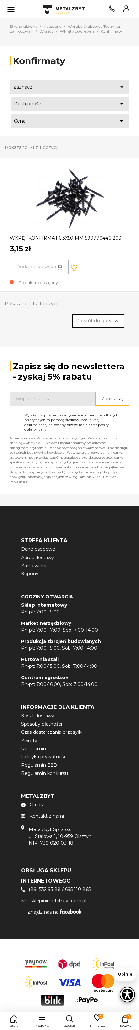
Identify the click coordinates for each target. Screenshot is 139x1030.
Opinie (125, 974)
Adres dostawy (37, 557)
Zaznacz (69, 87)
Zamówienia (35, 566)
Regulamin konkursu (44, 773)
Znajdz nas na (43, 912)
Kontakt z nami (46, 816)
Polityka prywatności (44, 757)
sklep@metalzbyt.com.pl (58, 901)
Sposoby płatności (41, 724)
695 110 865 (78, 889)
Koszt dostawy (37, 716)
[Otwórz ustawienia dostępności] (127, 994)
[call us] (110, 10)
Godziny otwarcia (47, 597)
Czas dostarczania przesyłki (51, 732)
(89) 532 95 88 (45, 889)
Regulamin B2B (39, 765)
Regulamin (33, 749)
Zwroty (29, 740)
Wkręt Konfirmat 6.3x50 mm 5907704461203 (65, 238)
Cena (69, 121)
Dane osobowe (38, 549)
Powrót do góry (98, 321)
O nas (36, 805)
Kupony (29, 574)
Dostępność (69, 104)
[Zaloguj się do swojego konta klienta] (125, 10)
